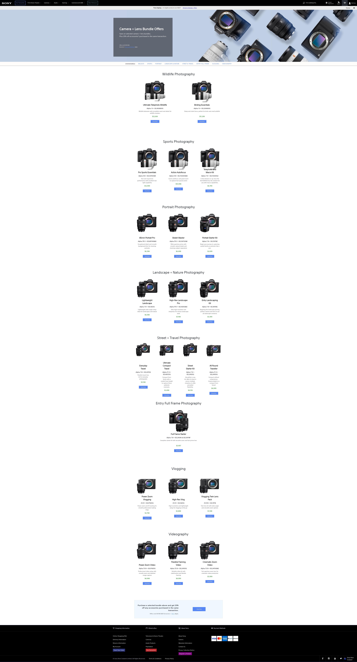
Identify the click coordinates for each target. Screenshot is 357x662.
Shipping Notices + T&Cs (190, 8)
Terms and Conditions (130, 47)
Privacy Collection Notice (186, 650)
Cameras (46, 3)
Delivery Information (119, 639)
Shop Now (154, 121)
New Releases (93, 3)
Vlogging (215, 64)
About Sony (182, 636)
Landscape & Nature (172, 64)
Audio (56, 3)
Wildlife (141, 64)
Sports (149, 64)
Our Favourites (20, 3)
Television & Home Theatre (154, 636)
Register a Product (185, 654)
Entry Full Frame (202, 64)
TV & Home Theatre (33, 3)
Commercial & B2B (77, 3)
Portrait (158, 64)
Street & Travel (187, 64)
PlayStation (149, 647)
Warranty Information (185, 643)
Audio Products (150, 643)
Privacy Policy (169, 658)
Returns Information (119, 643)
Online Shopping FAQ (120, 636)
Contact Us (181, 647)
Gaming (64, 3)
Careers (180, 639)
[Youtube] (335, 659)
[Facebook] (323, 659)
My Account (116, 647)
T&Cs (173, 614)
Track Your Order (119, 650)
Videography (226, 64)
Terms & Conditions (155, 658)
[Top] (354, 621)
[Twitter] (341, 659)
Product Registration (331, 3)
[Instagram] (329, 659)
